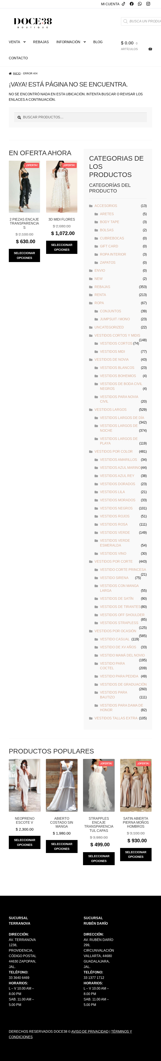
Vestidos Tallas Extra (116, 718)
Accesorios (106, 206)
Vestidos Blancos (117, 368)
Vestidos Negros (116, 508)
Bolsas (107, 230)
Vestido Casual (115, 639)
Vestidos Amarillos (118, 459)
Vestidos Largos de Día (122, 418)
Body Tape (109, 222)
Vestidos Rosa (114, 524)
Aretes (107, 214)
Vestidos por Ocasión (115, 631)
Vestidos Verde (115, 532)
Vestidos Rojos (115, 516)
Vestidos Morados (117, 500)
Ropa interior (113, 254)
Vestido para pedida (119, 676)
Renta (100, 295)
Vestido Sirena (114, 578)
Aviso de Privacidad (90, 1031)
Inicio (17, 73)
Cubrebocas (112, 238)
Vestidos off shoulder (122, 615)
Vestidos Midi (112, 351)
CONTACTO (18, 58)
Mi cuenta (110, 4)
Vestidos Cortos (116, 343)
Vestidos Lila (112, 492)
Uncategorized (109, 327)
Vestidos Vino (113, 553)
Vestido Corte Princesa (123, 569)
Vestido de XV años (118, 647)
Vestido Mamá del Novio (122, 655)
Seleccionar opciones (24, 255)
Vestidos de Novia (112, 359)
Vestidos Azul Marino (120, 467)
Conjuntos (110, 311)
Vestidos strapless (119, 623)
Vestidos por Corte (114, 561)
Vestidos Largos (111, 409)
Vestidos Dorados (117, 484)
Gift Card (109, 246)
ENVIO (100, 270)
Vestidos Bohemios (118, 376)
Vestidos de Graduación (123, 684)
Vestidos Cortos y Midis (117, 335)
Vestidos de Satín (117, 598)
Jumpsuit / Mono (115, 319)
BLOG (98, 42)
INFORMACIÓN (68, 42)
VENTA (14, 42)
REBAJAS (41, 42)
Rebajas (102, 287)
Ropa (99, 303)
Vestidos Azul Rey (117, 476)
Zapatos (108, 262)
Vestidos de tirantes (120, 607)
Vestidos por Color (114, 451)
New (99, 278)
